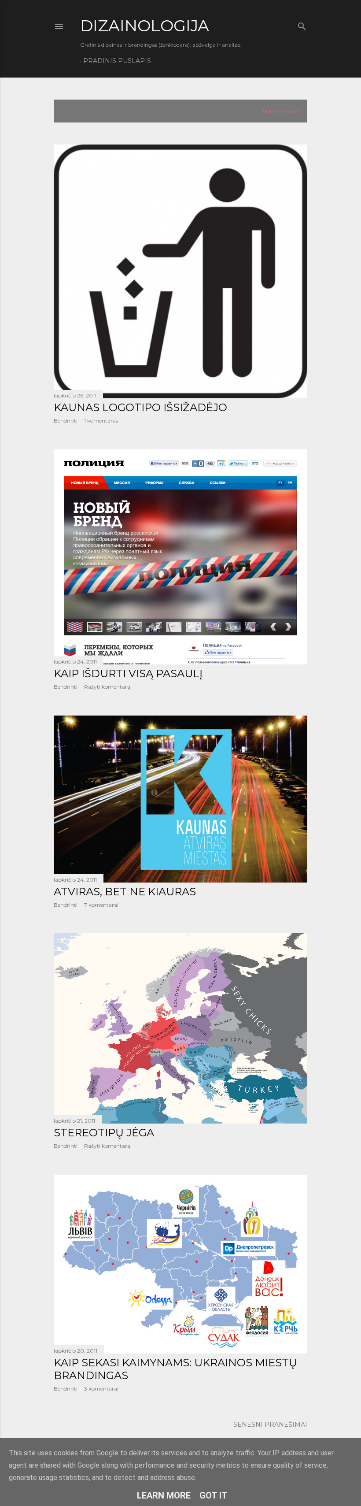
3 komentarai (101, 1388)
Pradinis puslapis (117, 61)
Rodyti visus (281, 111)
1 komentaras (101, 420)
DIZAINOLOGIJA (144, 25)
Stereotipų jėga (104, 1132)
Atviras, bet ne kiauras (125, 891)
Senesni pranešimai (270, 1424)
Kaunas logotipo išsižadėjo (140, 407)
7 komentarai (101, 904)
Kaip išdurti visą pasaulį (128, 673)
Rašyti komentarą (107, 686)
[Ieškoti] (302, 24)
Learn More (164, 1495)
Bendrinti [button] (65, 420)
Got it (213, 1495)
